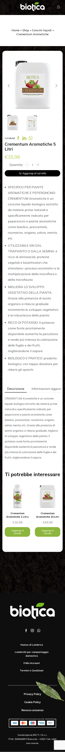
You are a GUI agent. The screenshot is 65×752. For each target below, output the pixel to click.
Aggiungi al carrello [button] (18, 532)
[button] (9, 86)
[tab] (16, 388)
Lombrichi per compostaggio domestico (31, 654)
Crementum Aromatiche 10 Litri (47, 515)
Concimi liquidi (42, 30)
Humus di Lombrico (32, 644)
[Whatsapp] (38, 630)
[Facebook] (26, 630)
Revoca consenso (32, 710)
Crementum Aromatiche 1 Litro (17, 515)
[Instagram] (32, 630)
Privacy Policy (32, 694)
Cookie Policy (32, 702)
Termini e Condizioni (31, 670)
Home (15, 30)
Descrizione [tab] (15, 389)
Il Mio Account (32, 663)
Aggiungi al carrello (34, 173)
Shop (25, 30)
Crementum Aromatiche (32, 34)
